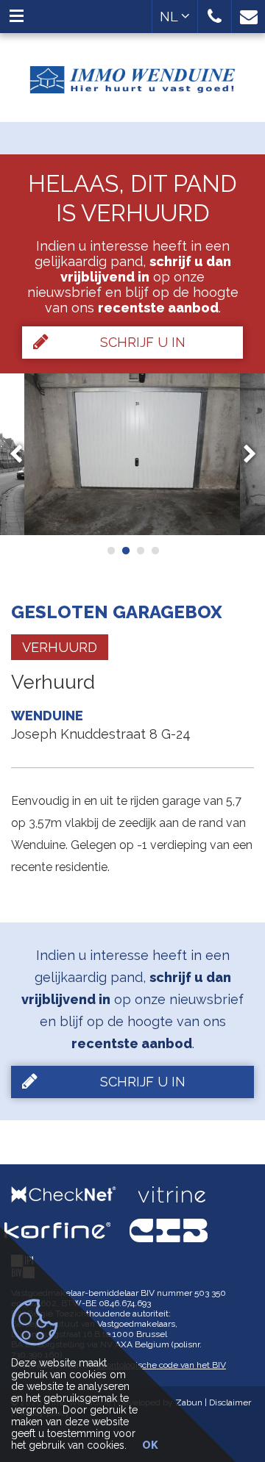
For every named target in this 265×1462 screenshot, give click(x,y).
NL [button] (170, 16)
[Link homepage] (132, 74)
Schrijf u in (143, 342)
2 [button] (125, 550)
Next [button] (243, 455)
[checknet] (74, 1194)
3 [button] (139, 550)
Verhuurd (59, 647)
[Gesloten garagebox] (132, 454)
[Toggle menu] (16, 16)
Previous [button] (23, 455)
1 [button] (110, 550)
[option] (132, 454)
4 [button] (154, 550)
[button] (214, 16)
